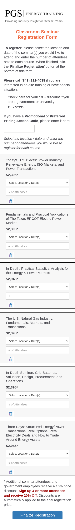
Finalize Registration (37, 515)
